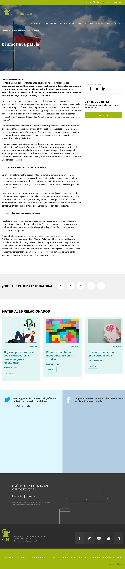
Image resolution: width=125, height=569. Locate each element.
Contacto (117, 3)
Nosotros (35, 23)
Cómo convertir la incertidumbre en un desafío (60, 355)
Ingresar (31, 496)
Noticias (99, 23)
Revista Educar (67, 23)
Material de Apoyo (114, 23)
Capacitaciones (50, 23)
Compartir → (103, 115)
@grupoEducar (39, 401)
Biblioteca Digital (85, 23)
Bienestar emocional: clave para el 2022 (102, 353)
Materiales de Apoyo (19, 31)
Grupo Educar (6, 31)
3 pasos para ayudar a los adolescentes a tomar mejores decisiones (19, 357)
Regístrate (17, 496)
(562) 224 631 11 (26, 539)
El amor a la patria (33, 31)
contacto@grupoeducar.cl (28, 541)
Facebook (116, 398)
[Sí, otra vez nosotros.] (116, 561)
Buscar (107, 3)
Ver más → (9, 373)
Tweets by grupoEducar (22, 406)
